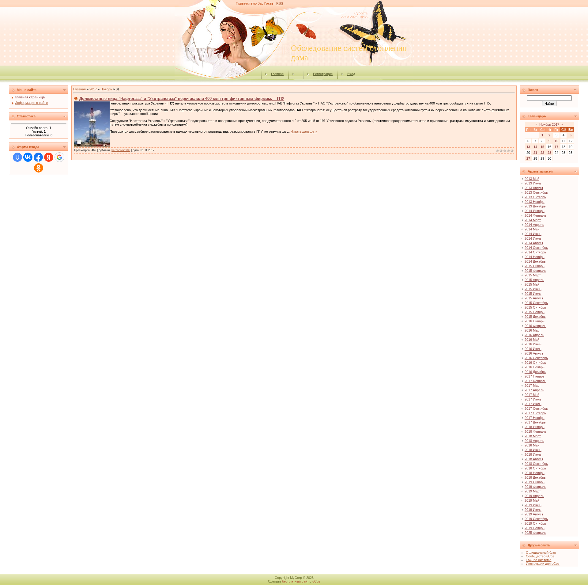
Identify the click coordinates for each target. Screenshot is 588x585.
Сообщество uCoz (540, 556)
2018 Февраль (535, 431)
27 (528, 158)
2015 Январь (535, 266)
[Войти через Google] (59, 157)
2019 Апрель (534, 496)
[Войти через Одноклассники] (38, 168)
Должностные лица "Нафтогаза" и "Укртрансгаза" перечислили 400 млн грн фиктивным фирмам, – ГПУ (181, 98)
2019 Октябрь (535, 523)
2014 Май (532, 229)
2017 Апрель (534, 390)
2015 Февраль (535, 270)
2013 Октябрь (535, 197)
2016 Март (533, 330)
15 (542, 147)
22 (542, 152)
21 (535, 152)
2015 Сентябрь (536, 303)
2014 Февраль (535, 215)
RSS (279, 3)
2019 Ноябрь (535, 528)
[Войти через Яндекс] (48, 157)
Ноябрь (106, 89)
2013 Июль (533, 183)
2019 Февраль (535, 486)
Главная (277, 74)
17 (556, 147)
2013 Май (532, 178)
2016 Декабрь (535, 372)
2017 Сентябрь (536, 408)
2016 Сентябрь (536, 358)
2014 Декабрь (535, 261)
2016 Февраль (535, 326)
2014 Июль (533, 238)
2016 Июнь (533, 344)
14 (535, 147)
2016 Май (532, 339)
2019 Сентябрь (536, 519)
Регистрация (323, 74)
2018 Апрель (534, 441)
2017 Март (533, 385)
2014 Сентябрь (536, 247)
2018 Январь (535, 427)
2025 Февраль (535, 532)
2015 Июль (533, 293)
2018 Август (534, 459)
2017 (93, 89)
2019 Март (533, 491)
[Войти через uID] (17, 157)
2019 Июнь (533, 505)
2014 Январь (535, 211)
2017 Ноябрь (535, 418)
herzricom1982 (120, 150)
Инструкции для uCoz (543, 563)
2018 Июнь (533, 450)
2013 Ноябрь (535, 201)
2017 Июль (533, 404)
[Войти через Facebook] (38, 157)
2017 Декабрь (535, 422)
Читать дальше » (304, 131)
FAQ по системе (538, 560)
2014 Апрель (534, 224)
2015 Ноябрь (535, 312)
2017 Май (532, 395)
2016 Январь (535, 321)
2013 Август (534, 188)
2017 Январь (535, 376)
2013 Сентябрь (536, 192)
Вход (351, 74)
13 (528, 147)
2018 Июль (533, 454)
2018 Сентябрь (536, 463)
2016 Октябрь (535, 362)
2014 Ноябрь (535, 257)
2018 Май (532, 445)
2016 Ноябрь (535, 367)
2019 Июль (533, 509)
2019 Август (534, 514)
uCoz (316, 581)
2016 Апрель (534, 335)
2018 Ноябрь (535, 473)
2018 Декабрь (535, 477)
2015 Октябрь (535, 307)
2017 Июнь (533, 399)
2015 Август (534, 298)
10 (556, 141)
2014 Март (533, 220)
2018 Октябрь (535, 468)
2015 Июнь (533, 289)
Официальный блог (541, 552)
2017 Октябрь (535, 413)
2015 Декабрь (535, 316)
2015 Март (533, 275)
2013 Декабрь (535, 206)
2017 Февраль (535, 381)
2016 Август (534, 353)
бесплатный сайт (295, 581)
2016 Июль (533, 349)
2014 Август (534, 243)
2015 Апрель (534, 280)
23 (549, 152)
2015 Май (532, 284)
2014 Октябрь (535, 252)
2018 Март (533, 436)
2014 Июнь (533, 234)
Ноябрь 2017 (549, 124)
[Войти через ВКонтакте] (27, 157)
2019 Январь (535, 482)
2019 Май (532, 500)
